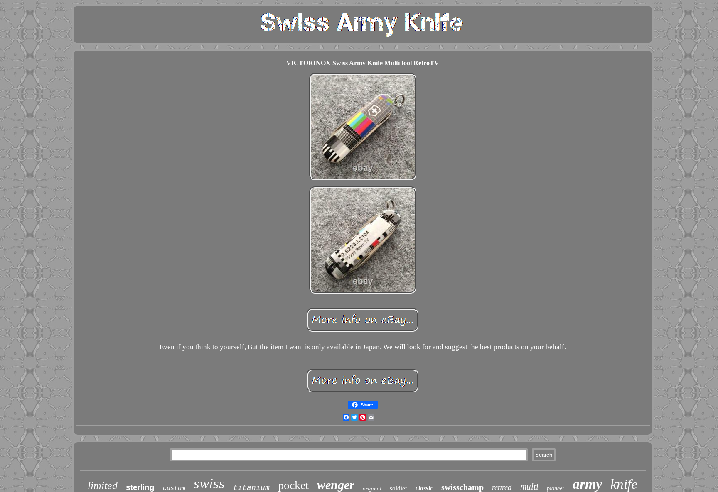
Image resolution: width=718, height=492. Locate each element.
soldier (398, 488)
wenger (335, 485)
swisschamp (462, 487)
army (587, 484)
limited (103, 486)
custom (174, 488)
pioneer (555, 488)
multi (529, 487)
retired (502, 487)
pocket (293, 485)
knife (623, 484)
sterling (140, 487)
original (372, 488)
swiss (209, 483)
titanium (251, 488)
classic (424, 488)
